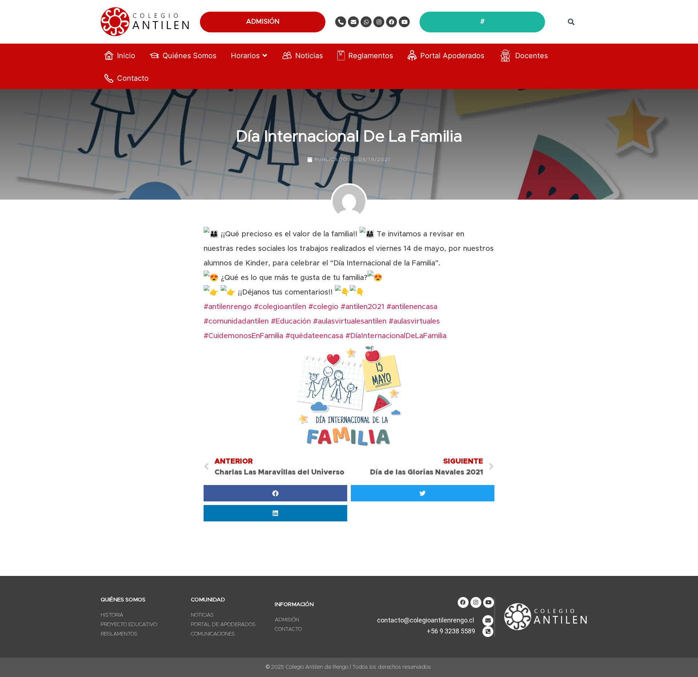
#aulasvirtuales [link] (414, 321)
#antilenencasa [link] (411, 307)
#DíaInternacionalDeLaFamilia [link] (397, 336)
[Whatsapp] (366, 21)
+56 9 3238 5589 (451, 631)
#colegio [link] (323, 307)
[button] (571, 22)
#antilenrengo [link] (228, 307)
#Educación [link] (291, 321)
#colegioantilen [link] (280, 307)
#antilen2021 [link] (362, 307)
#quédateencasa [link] (314, 336)
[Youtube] (404, 21)
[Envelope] (353, 21)
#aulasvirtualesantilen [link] (349, 321)
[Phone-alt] (340, 21)
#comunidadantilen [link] (236, 321)
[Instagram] (378, 21)
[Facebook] (391, 21)
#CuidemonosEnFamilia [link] (243, 336)
